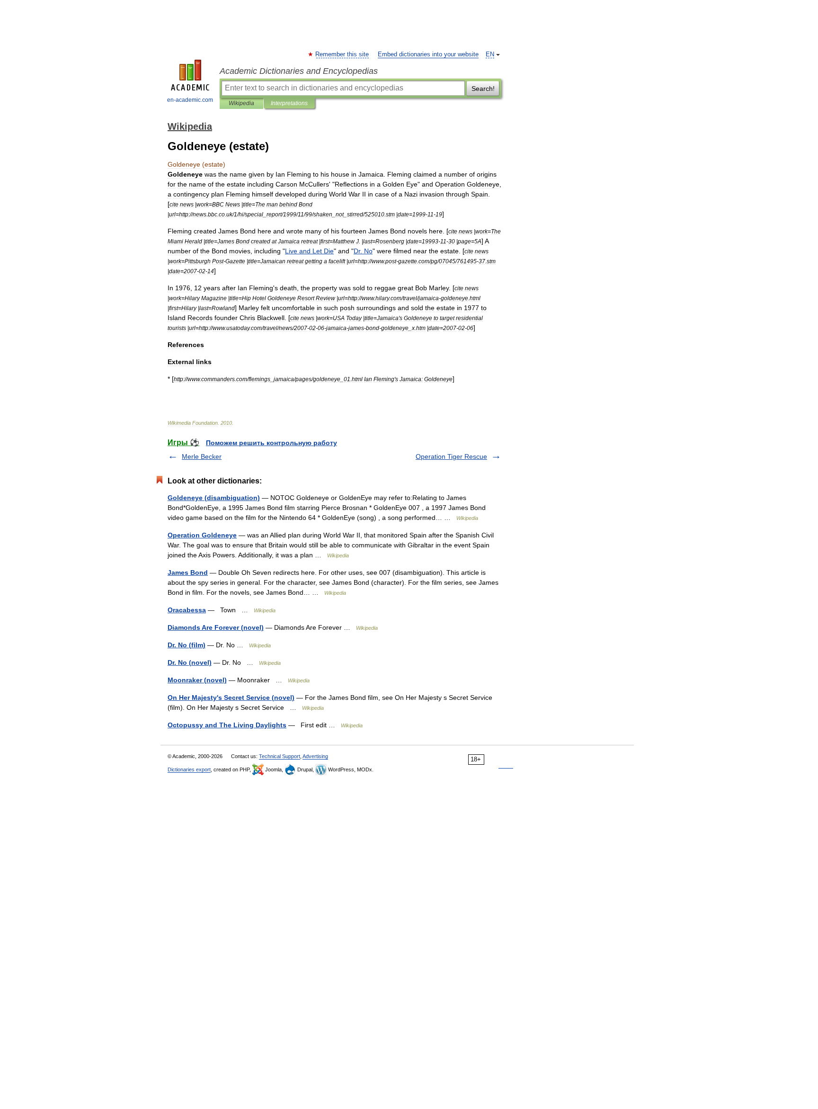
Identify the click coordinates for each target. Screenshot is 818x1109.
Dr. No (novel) (190, 662)
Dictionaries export (189, 769)
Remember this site (342, 54)
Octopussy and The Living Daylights (227, 725)
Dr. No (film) (186, 645)
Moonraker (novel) (197, 680)
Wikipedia (241, 103)
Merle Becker (202, 456)
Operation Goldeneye (202, 535)
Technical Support (279, 756)
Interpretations (289, 103)
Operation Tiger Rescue (451, 456)
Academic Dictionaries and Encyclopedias (299, 71)
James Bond (188, 572)
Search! (483, 88)
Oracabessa (187, 610)
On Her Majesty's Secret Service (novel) (231, 697)
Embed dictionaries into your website (428, 54)
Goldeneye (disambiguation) (214, 497)
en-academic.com (190, 100)
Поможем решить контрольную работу (271, 443)
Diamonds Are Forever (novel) (216, 627)
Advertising (315, 756)
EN (490, 54)
